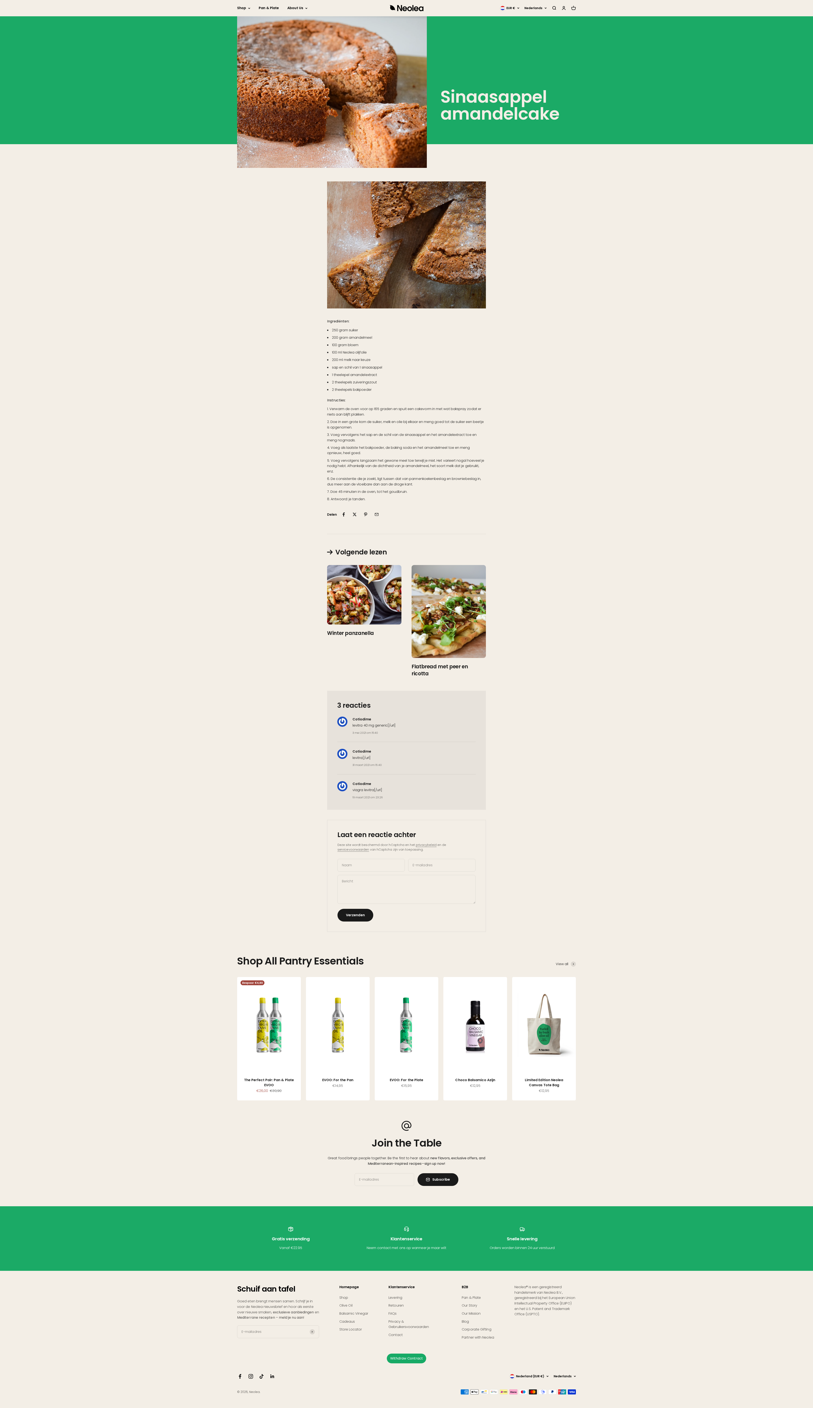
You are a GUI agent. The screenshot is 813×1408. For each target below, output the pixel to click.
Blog (465, 1321)
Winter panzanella (350, 633)
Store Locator (350, 1329)
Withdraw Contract (406, 1358)
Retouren (396, 1305)
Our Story (469, 1305)
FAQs (393, 1313)
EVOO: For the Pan (337, 1080)
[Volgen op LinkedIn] (272, 1376)
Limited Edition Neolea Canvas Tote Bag (544, 1082)
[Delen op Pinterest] (365, 514)
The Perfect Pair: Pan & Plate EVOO (269, 1082)
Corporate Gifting (476, 1329)
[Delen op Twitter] (354, 514)
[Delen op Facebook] (343, 514)
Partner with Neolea (478, 1337)
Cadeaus (347, 1321)
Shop (241, 8)
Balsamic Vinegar (353, 1313)
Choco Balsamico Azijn (475, 1080)
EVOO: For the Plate (406, 1080)
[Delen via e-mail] (376, 514)
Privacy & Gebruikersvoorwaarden (409, 1324)
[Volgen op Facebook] (240, 1376)
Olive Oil (346, 1305)
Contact (396, 1334)
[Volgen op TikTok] (261, 1376)
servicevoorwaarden (353, 849)
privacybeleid (426, 845)
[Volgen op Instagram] (251, 1376)
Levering (395, 1297)
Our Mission (471, 1313)
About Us (295, 8)
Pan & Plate (269, 8)
